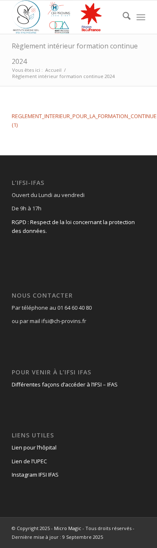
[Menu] (140, 17)
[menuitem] (122, 17)
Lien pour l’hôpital (34, 447)
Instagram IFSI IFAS (35, 474)
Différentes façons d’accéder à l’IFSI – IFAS (65, 384)
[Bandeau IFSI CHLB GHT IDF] (65, 17)
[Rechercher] (122, 17)
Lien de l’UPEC (29, 461)
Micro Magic (67, 528)
